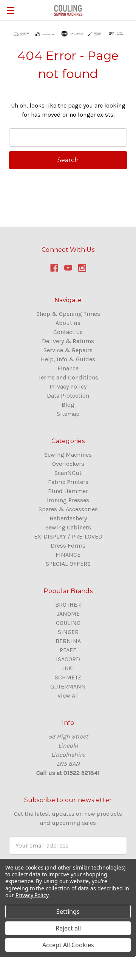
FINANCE (68, 554)
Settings (68, 911)
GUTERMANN (68, 686)
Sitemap (68, 413)
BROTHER (68, 604)
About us (68, 322)
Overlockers (68, 463)
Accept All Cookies (68, 945)
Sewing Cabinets (68, 527)
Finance (68, 368)
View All (68, 695)
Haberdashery (68, 518)
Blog (68, 404)
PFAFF (68, 650)
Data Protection (68, 395)
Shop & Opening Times (68, 313)
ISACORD (68, 659)
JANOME (68, 613)
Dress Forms (68, 545)
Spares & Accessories (68, 509)
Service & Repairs (68, 350)
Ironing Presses (68, 500)
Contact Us (68, 332)
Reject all (68, 928)
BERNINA (68, 641)
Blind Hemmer (68, 491)
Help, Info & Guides (68, 359)
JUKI (68, 668)
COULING (68, 622)
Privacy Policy (68, 386)
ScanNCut (68, 472)
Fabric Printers (68, 482)
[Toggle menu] (10, 10)
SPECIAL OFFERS (68, 563)
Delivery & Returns (68, 341)
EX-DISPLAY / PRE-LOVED (68, 536)
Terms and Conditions (68, 377)
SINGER (68, 631)
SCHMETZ (68, 677)
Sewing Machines (68, 454)
